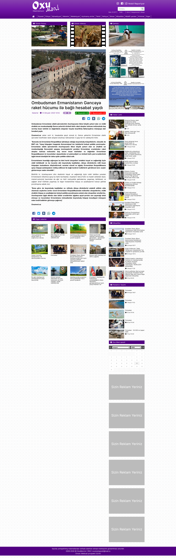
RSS (89, 551)
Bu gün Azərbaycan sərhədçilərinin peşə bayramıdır (38, 278)
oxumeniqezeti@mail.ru (101, 551)
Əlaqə (143, 12)
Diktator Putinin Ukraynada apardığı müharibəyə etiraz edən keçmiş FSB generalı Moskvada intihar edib (132, 174)
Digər (148, 16)
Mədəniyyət (75, 16)
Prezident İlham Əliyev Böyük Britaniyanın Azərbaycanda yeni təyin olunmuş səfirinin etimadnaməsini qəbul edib (78, 258)
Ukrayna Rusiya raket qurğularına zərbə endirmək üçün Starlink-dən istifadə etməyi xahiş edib (133, 123)
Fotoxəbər (54, 255)
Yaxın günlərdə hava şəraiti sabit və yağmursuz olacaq (38, 236)
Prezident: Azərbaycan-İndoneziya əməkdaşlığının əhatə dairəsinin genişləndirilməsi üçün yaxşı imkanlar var (97, 280)
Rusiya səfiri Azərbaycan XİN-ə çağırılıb (98, 255)
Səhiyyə (105, 16)
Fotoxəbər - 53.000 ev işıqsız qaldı (134, 331)
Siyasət (41, 16)
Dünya (47, 16)
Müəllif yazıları (130, 16)
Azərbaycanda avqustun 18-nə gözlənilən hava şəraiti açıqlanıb (78, 278)
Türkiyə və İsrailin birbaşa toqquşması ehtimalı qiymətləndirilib (133, 184)
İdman (112, 16)
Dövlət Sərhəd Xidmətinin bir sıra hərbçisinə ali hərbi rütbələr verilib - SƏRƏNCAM (57, 280)
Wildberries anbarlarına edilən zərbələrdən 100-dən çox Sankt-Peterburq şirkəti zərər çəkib (133, 154)
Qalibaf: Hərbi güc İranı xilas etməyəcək (132, 132)
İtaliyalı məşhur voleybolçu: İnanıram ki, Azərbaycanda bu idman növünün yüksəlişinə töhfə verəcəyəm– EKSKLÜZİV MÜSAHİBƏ (134, 262)
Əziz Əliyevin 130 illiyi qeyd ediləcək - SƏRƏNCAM (58, 236)
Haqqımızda (135, 12)
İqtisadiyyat (56, 16)
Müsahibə (120, 16)
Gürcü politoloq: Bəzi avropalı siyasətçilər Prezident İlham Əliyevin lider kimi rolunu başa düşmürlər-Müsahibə (135, 274)
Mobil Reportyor (136, 3)
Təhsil (98, 16)
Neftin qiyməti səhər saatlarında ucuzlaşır (131, 162)
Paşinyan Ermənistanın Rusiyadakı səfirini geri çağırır (132, 214)
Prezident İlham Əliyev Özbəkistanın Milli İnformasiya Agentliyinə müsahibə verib (132, 205)
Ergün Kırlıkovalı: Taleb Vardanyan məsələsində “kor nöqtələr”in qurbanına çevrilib (134, 250)
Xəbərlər (66, 16)
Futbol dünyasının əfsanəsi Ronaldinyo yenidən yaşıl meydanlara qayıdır (133, 195)
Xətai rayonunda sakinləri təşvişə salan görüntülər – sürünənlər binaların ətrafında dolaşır (97, 238)
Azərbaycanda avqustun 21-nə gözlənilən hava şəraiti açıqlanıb (78, 236)
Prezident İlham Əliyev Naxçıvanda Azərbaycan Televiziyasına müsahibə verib (133, 241)
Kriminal (141, 16)
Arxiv (128, 12)
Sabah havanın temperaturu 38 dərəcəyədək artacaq (38, 256)
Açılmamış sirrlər (87, 16)
